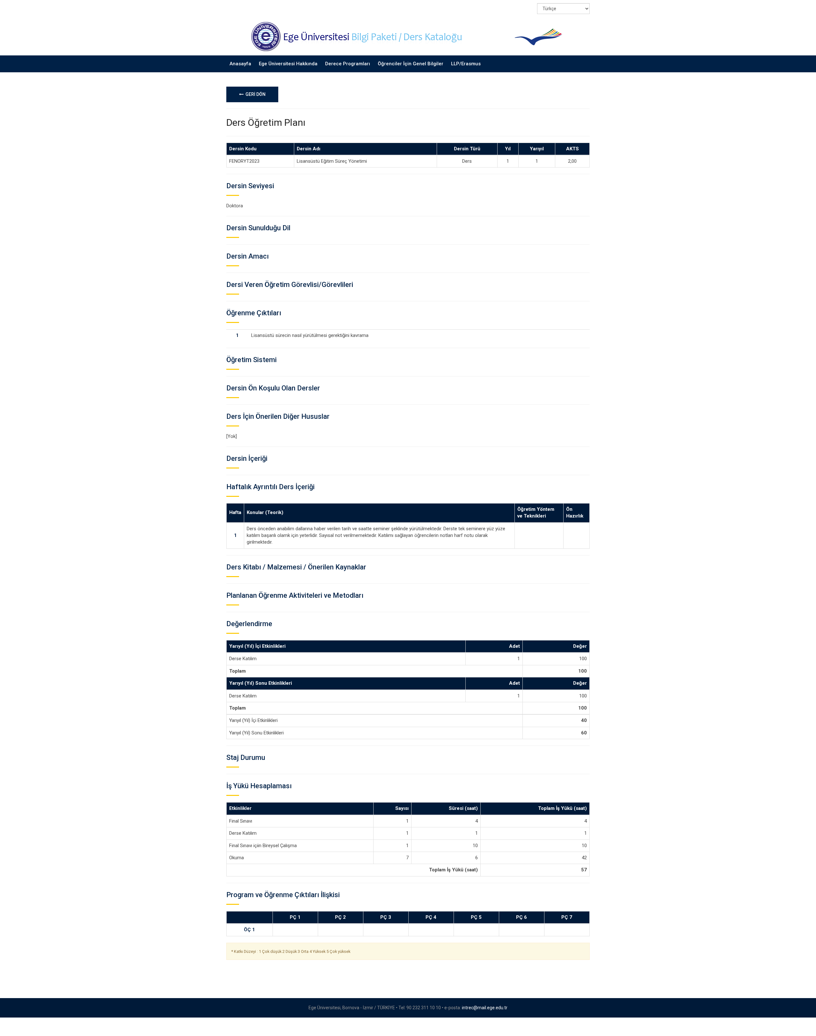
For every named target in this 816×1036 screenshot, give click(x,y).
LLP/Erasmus (466, 64)
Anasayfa (240, 64)
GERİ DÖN (255, 94)
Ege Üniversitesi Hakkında (288, 64)
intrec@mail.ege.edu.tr (484, 1007)
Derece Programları (347, 64)
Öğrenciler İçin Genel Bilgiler (410, 64)
